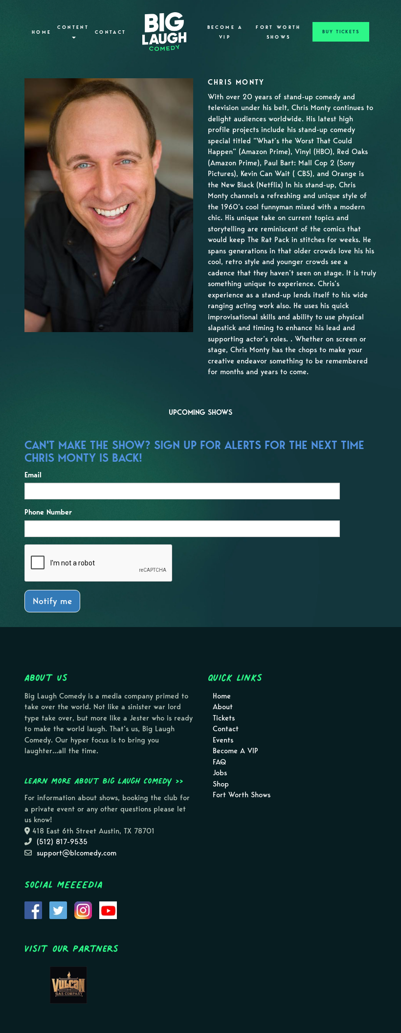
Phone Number (48, 512)
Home (41, 32)
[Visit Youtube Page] (108, 909)
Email (33, 475)
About (223, 706)
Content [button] (73, 27)
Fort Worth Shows (278, 32)
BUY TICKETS (340, 32)
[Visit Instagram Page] (83, 909)
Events (223, 740)
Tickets (224, 718)
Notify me (52, 601)
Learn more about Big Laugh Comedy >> (103, 780)
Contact (111, 32)
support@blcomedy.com (76, 853)
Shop (221, 784)
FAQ (219, 762)
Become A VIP (225, 32)
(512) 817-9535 (62, 841)
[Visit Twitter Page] (58, 909)
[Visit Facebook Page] (33, 909)
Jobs (220, 772)
